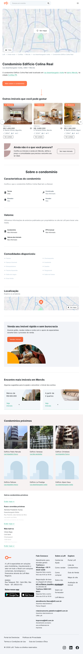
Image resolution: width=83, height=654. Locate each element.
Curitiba (20, 54)
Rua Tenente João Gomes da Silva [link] (15, 515)
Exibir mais (8, 502)
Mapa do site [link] (73, 577)
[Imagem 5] (23, 122)
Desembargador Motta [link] (11, 512)
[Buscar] (48, 3)
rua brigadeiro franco (11, 454)
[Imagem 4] (52, 122)
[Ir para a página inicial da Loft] (7, 3)
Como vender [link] (60, 568)
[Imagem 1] (17, 122)
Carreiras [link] (58, 585)
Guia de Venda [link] (73, 572)
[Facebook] (77, 648)
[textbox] (30, 3)
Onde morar (11, 54)
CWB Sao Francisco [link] (10, 542)
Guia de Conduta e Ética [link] (38, 642)
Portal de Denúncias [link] (11, 637)
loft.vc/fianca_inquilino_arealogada (49, 584)
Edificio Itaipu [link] (8, 498)
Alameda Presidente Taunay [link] (13, 510)
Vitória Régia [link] (8, 532)
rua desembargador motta (54, 73)
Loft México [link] (59, 597)
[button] (41, 303)
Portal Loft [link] (72, 560)
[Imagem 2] (49, 122)
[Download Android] (12, 595)
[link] (66, 151)
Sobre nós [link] (59, 580)
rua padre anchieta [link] (10, 517)
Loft (3, 54)
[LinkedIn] (70, 648)
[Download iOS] (27, 595)
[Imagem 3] (20, 122)
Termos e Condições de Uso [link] (15, 642)
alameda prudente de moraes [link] (14, 520)
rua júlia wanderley (36, 454)
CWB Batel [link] (7, 539)
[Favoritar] (30, 128)
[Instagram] (64, 648)
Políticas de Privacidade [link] (32, 637)
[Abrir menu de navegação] (78, 3)
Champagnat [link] (8, 537)
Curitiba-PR (12, 75)
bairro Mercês (72, 73)
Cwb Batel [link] (7, 534)
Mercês (27, 54)
